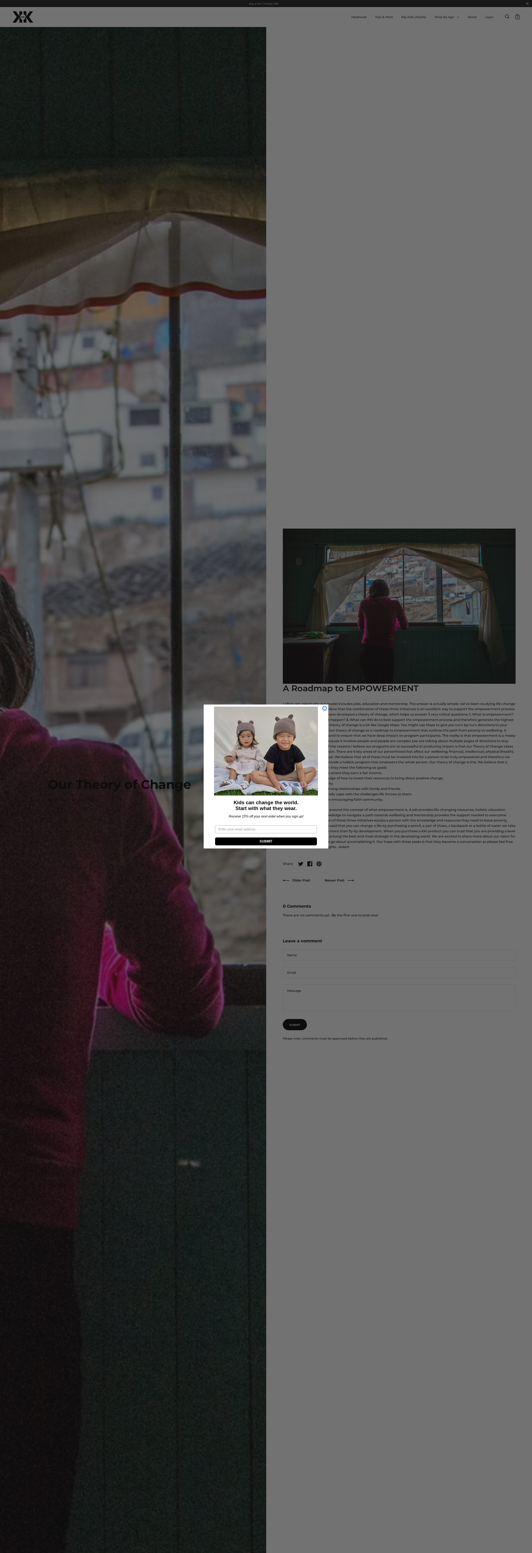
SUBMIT (266, 841)
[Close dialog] (325, 708)
